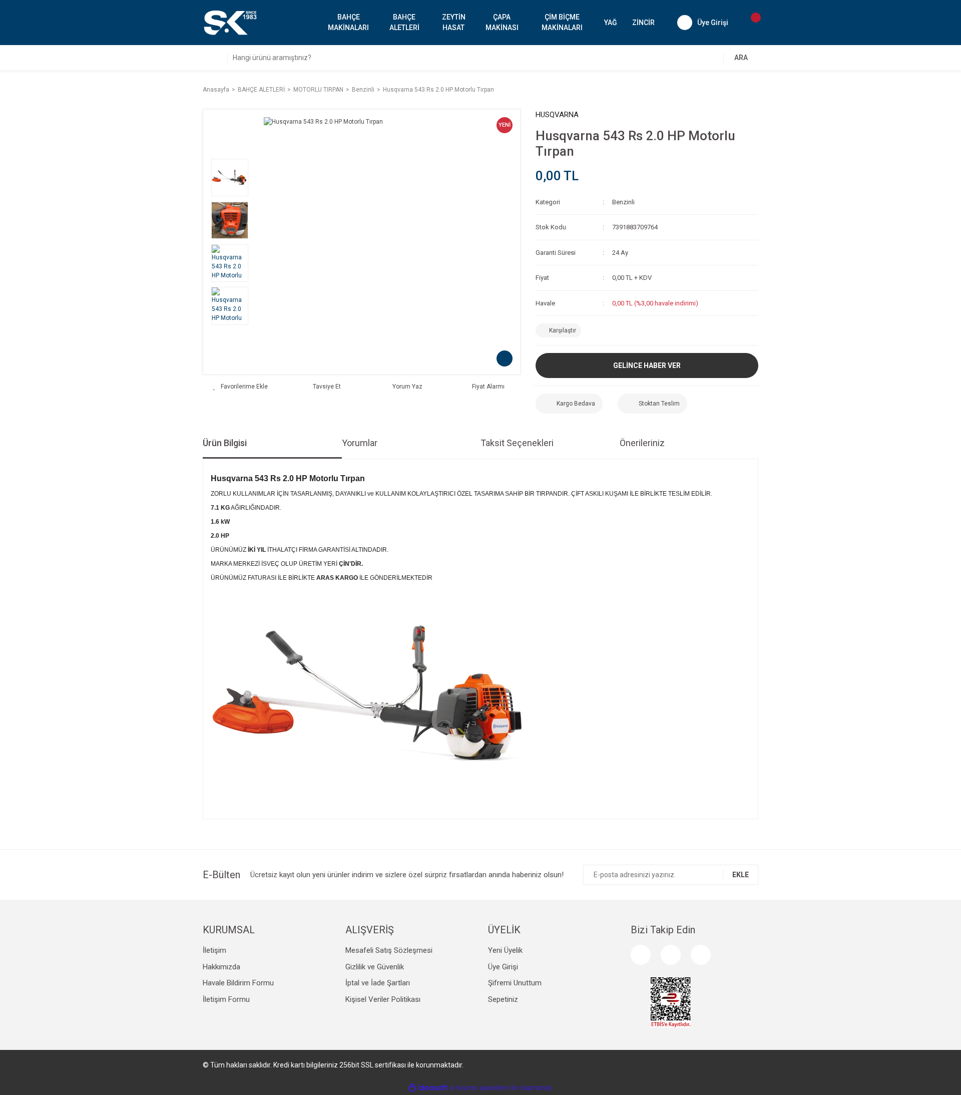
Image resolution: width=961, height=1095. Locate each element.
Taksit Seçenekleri (517, 443)
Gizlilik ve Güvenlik (374, 966)
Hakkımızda (221, 966)
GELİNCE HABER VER (647, 365)
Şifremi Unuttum (515, 982)
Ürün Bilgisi (225, 443)
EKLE (740, 875)
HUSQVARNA (557, 114)
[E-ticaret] (479, 1087)
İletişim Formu (226, 999)
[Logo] (230, 22)
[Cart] (750, 22)
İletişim (214, 950)
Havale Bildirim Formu (238, 982)
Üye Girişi (503, 966)
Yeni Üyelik (505, 950)
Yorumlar (359, 443)
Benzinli (623, 202)
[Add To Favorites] (240, 386)
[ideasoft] (428, 1087)
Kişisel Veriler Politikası (382, 999)
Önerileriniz (642, 443)
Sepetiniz (503, 999)
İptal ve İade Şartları (377, 982)
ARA (741, 58)
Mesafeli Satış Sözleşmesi (388, 950)
